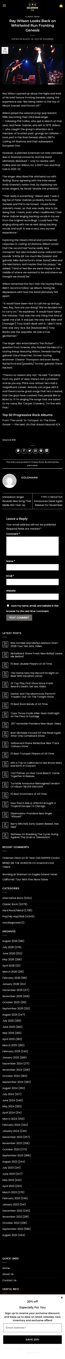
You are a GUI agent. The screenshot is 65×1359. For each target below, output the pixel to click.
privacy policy (47, 1348)
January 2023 (10, 1204)
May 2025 (8, 1033)
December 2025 (12, 990)
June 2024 (8, 1100)
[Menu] (4, 5)
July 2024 (8, 1094)
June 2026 (8, 953)
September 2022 (12, 1229)
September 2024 (13, 1082)
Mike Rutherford (23, 260)
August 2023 (9, 1161)
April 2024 (8, 1112)
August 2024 (10, 1088)
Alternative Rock (12, 898)
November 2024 (12, 1070)
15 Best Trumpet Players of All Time (32, 753)
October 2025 (11, 1002)
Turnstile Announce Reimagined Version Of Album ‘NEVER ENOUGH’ (35, 785)
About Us (8, 1274)
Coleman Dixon (11, 858)
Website (11, 590)
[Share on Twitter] (29, 451)
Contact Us (9, 1280)
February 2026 (11, 978)
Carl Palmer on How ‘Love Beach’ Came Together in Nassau (35, 775)
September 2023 (12, 1155)
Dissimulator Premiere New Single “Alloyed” (31, 815)
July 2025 (8, 1021)
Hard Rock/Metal (13, 910)
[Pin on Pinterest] (41, 451)
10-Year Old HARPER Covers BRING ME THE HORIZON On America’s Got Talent (31, 862)
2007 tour (43, 165)
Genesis (40, 97)
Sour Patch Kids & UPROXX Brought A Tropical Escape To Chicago (33, 805)
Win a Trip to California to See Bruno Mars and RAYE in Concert (36, 764)
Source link (9, 440)
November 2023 (12, 1143)
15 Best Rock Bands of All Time (29, 704)
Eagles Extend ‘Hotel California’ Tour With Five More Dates (29, 877)
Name (10, 561)
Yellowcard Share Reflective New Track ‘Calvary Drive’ (35, 745)
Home (6, 1268)
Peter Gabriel (23, 125)
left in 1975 (44, 125)
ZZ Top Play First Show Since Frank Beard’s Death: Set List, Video (32, 685)
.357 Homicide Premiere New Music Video (36, 723)
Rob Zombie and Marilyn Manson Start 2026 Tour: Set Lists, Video (34, 644)
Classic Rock (32, 17)
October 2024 (11, 1076)
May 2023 (8, 1180)
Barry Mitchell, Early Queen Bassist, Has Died (35, 825)
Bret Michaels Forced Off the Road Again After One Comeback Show (36, 734)
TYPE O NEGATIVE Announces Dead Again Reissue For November (48, 501)
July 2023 (8, 1168)
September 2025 (12, 1008)
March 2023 (9, 1192)
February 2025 (11, 1051)
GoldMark (48, 39)
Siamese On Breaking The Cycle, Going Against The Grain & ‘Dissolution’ (34, 836)
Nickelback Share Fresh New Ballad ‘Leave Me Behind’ (36, 655)
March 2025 (9, 1045)
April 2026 (8, 965)
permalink (32, 465)
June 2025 (8, 1027)
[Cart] (61, 5)
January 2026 (10, 984)
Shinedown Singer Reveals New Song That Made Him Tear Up (16, 501)
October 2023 (11, 1149)
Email (10, 576)
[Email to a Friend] (35, 451)
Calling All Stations (14, 141)
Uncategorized (11, 922)
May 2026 (8, 959)
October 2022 (11, 1223)
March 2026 (9, 972)
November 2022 (12, 1217)
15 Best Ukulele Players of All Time (31, 663)
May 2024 (8, 1106)
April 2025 (8, 1039)
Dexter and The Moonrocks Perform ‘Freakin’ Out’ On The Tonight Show (33, 695)
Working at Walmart (15, 874)
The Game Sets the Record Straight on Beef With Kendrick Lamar (35, 674)
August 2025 (10, 1015)
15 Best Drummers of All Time (29, 793)
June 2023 (8, 1174)
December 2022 (12, 1211)
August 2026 (10, 941)
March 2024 (9, 1119)
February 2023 (11, 1198)
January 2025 (10, 1057)
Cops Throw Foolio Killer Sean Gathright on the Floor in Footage (35, 715)
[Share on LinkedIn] (46, 451)
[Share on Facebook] (24, 451)
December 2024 (12, 1063)
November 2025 (12, 996)
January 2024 (10, 1131)
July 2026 (8, 947)
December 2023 (12, 1137)
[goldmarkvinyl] (32, 5)
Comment (13, 533)
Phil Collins (23, 121)
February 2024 (11, 1125)
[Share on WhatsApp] (18, 451)
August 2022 (9, 1235)
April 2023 (8, 1186)
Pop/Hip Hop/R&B (13, 916)
